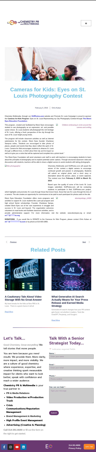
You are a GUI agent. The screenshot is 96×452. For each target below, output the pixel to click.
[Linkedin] (23, 447)
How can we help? (57, 387)
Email (52, 364)
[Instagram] (10, 447)
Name (52, 353)
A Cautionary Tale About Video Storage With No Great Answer (23, 298)
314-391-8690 (74, 445)
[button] (86, 23)
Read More (9, 312)
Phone (52, 376)
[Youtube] (17, 447)
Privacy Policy (75, 448)
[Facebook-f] (4, 447)
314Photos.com (37, 116)
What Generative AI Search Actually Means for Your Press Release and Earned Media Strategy (70, 301)
